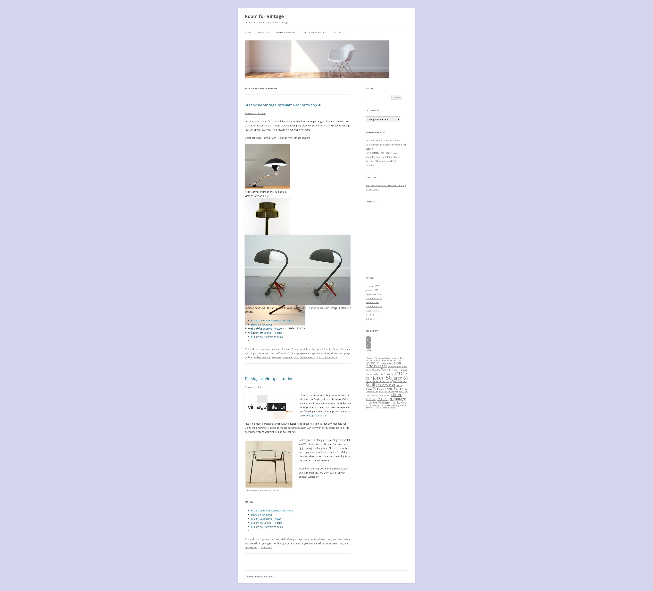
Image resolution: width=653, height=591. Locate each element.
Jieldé (368, 381)
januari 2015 (372, 290)
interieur (289, 543)
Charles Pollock (387, 363)
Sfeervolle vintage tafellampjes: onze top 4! (283, 104)
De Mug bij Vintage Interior (269, 378)
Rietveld (318, 543)
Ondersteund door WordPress (259, 576)
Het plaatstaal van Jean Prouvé (382, 152)
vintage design (315, 353)
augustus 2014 (373, 310)
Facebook (371, 201)
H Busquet (287, 357)
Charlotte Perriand (384, 364)
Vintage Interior (332, 353)
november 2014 (374, 298)
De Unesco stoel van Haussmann (383, 140)
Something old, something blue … (383, 156)
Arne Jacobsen (380, 360)
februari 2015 (372, 286)
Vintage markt (389, 402)
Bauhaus (276, 357)
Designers (263, 32)
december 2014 (373, 294)
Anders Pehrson (282, 349)
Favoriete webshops (314, 32)
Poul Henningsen (390, 391)
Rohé (382, 395)
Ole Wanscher (372, 391)
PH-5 (381, 391)
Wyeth (393, 408)
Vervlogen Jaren (298, 353)
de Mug (280, 543)
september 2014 (374, 306)
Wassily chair (378, 405)
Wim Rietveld (251, 543)
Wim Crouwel (383, 408)
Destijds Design (332, 349)
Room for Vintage (264, 16)
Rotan (388, 395)
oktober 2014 (372, 302)
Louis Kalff (274, 353)
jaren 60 (308, 543)
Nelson (405, 389)
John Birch (376, 381)
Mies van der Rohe (387, 388)
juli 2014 (370, 314)
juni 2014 (370, 318)
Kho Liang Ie (386, 381)
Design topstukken (286, 32)
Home (248, 32)
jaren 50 (299, 543)
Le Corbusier (385, 385)
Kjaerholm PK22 (400, 381)
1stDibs (369, 358)
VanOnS (285, 353)
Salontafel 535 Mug (284, 539)
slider (396, 394)
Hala (296, 357)
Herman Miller (372, 374)
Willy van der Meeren (339, 539)
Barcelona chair (394, 360)
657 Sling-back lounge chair (384, 358)
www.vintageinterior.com (313, 415)
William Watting (392, 405)
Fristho (398, 366)
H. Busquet (262, 353)
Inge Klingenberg (387, 374)
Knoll (370, 384)
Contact (338, 32)
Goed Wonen (382, 369)
